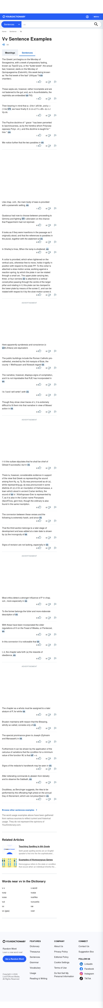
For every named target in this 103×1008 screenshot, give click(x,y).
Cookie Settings (61, 962)
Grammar (34, 962)
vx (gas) (6, 910)
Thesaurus (35, 951)
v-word (34, 887)
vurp (4, 892)
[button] (87, 16)
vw (32, 906)
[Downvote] (49, 82)
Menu (96, 16)
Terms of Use (60, 967)
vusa (4, 897)
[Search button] (97, 24)
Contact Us (84, 946)
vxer (33, 910)
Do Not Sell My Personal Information (64, 974)
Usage (33, 973)
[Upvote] (39, 82)
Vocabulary (35, 967)
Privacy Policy (61, 951)
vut (3, 901)
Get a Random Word (14, 959)
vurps (33, 892)
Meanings (10, 52)
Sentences (9, 24)
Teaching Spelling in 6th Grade (34, 846)
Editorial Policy (61, 956)
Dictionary (34, 946)
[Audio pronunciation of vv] (3, 44)
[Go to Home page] (14, 16)
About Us (58, 946)
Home (4, 31)
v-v (3, 887)
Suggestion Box (86, 951)
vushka (34, 897)
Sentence (13, 31)
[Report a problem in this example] (55, 81)
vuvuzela (35, 901)
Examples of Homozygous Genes (36, 859)
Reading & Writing (38, 978)
